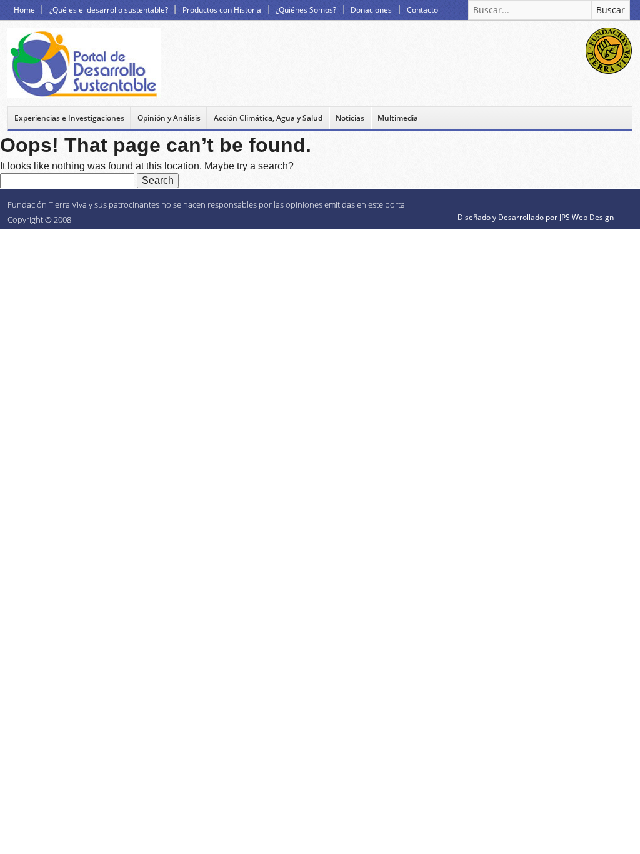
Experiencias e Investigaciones (69, 118)
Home (24, 9)
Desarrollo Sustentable (84, 63)
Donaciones (371, 9)
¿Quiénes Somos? (306, 9)
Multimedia (398, 118)
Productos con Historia (221, 9)
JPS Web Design (586, 217)
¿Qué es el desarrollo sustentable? (108, 9)
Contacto (422, 9)
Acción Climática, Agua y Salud (268, 118)
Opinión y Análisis (169, 118)
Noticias (350, 118)
